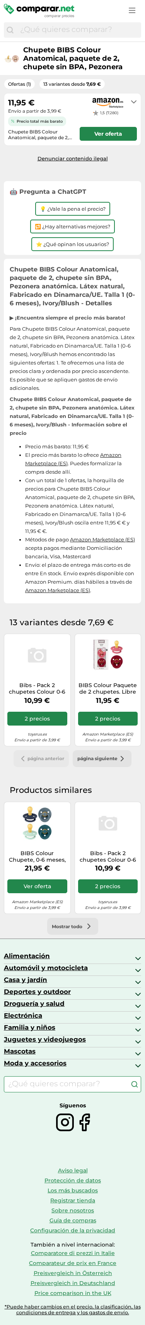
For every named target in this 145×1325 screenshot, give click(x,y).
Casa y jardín (25, 980)
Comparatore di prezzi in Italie (73, 1253)
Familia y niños (29, 1027)
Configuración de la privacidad (72, 1230)
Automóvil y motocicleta (46, 968)
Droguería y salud (34, 1003)
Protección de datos (72, 1180)
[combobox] (78, 30)
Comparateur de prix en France (72, 1263)
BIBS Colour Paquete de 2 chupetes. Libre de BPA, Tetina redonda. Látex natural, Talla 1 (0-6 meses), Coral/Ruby (107, 688)
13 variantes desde (72, 84)
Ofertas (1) (19, 84)
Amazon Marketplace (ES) (102, 539)
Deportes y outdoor (37, 991)
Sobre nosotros (72, 1210)
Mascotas (20, 1051)
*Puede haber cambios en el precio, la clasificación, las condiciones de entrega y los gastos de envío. (73, 1309)
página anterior (45, 758)
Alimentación (27, 956)
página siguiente (97, 758)
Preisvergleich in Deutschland (73, 1283)
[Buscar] (10, 30)
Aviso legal (73, 1170)
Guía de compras (72, 1220)
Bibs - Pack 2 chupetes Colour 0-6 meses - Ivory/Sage (37, 688)
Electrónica (23, 1015)
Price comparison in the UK (72, 1293)
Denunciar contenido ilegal (73, 158)
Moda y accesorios (35, 1063)
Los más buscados (73, 1190)
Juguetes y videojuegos (45, 1039)
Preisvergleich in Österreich (73, 1273)
